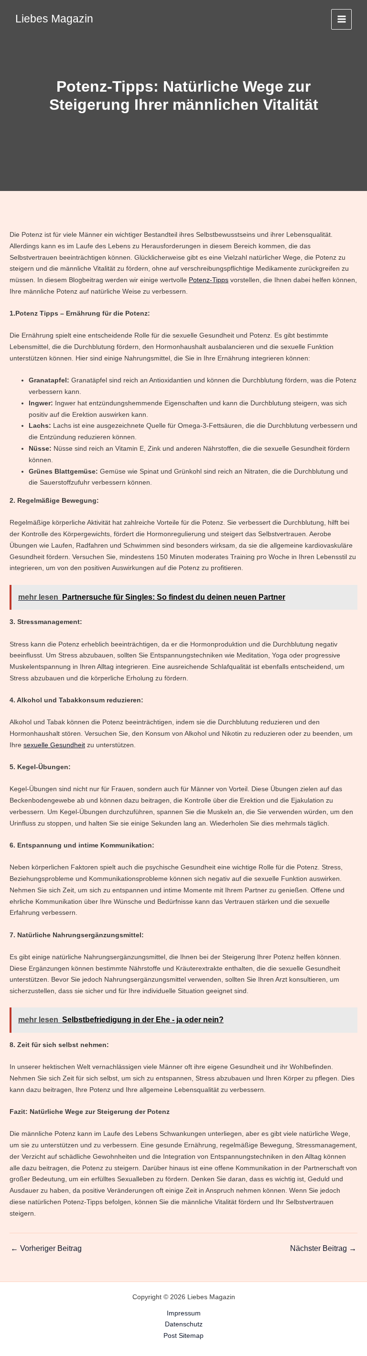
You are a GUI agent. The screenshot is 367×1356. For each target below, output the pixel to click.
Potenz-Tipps (208, 280)
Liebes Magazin (54, 18)
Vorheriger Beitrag (46, 1248)
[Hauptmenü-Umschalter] (341, 19)
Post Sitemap (183, 1335)
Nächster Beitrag (323, 1248)
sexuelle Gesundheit (54, 745)
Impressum (184, 1313)
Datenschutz (184, 1324)
